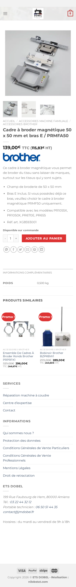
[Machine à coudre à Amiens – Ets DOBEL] (38, 13)
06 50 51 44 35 (46, 507)
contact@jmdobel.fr (18, 512)
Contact (9, 410)
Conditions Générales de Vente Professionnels (27, 458)
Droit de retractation (19, 475)
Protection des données (22, 440)
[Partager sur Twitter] (20, 249)
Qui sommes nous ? (18, 433)
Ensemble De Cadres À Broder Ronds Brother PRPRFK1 (18, 356)
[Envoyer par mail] (27, 249)
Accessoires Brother (20, 124)
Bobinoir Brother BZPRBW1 (51, 354)
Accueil (9, 121)
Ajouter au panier (44, 238)
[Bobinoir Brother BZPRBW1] (56, 326)
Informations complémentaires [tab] (27, 272)
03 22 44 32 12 (20, 502)
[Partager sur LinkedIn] (41, 249)
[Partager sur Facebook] (13, 249)
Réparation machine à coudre (26, 395)
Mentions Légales (16, 468)
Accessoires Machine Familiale (43, 121)
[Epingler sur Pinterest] (34, 249)
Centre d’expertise (17, 403)
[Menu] (5, 13)
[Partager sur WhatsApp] (6, 249)
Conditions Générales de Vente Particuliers (36, 448)
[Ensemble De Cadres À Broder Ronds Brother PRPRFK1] (19, 326)
